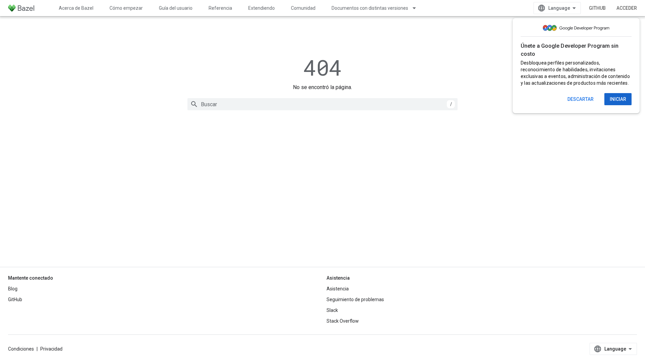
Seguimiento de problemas (355, 299)
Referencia (220, 8)
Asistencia (338, 288)
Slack (332, 310)
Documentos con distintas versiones (370, 8)
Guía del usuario (175, 8)
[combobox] (322, 104)
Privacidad (51, 349)
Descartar (580, 99)
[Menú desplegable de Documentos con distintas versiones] (417, 8)
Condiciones (21, 349)
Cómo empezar (126, 8)
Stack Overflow (343, 321)
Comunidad (303, 8)
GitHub (597, 8)
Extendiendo (261, 8)
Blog (12, 288)
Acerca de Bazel (76, 8)
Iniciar (618, 99)
